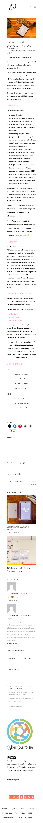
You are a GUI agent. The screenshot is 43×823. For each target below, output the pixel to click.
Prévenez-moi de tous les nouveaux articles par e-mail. (21, 700)
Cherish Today (14, 317)
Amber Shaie (13, 314)
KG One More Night (15, 320)
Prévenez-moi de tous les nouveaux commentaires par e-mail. (21, 693)
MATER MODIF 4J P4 (21, 398)
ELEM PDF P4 (21, 379)
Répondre (13, 600)
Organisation (31, 50)
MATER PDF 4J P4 (21, 383)
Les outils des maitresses (17, 50)
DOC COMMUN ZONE (21, 374)
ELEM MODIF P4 (21, 408)
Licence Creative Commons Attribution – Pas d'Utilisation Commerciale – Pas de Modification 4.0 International (21, 767)
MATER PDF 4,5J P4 (21, 388)
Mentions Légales (13, 779)
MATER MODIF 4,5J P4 (21, 403)
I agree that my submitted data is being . (22, 687)
